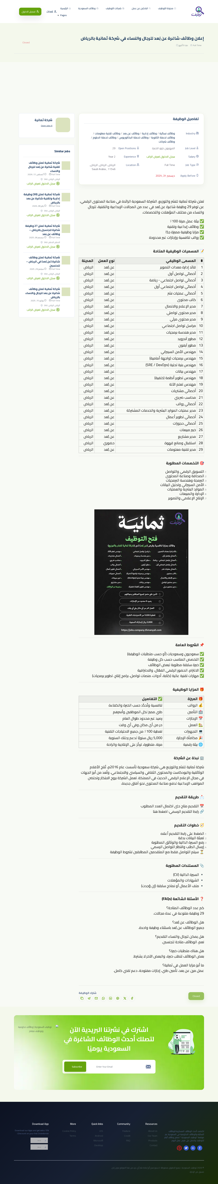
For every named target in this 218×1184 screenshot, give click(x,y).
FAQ (128, 1140)
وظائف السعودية (87, 8)
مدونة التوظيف (166, 8)
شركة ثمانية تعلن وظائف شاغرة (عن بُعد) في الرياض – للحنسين (43, 261)
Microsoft (98, 1140)
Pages (63, 15)
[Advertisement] (109, 88)
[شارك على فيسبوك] (132, 998)
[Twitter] (186, 1148)
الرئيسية (64, 8)
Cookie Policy (69, 1131)
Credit (127, 1136)
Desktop (98, 1145)
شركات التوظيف (114, 8)
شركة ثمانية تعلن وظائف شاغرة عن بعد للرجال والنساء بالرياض (42, 293)
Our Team (152, 1136)
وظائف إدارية (149, 133)
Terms (73, 1136)
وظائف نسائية (167, 133)
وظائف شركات (167, 141)
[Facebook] (199, 1148)
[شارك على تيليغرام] (89, 998)
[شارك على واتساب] (103, 998)
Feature (126, 1131)
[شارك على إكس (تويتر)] (125, 998)
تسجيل (49, 11)
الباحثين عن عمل (140, 8)
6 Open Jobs (46, 125)
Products (152, 1140)
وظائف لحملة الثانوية (163, 137)
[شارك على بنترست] (117, 998)
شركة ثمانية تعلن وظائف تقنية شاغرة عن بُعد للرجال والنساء (44, 166)
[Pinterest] (179, 1148)
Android (99, 1136)
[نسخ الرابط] (82, 998)
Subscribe (77, 1066)
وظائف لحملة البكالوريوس (134, 137)
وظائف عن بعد (131, 133)
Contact (153, 1145)
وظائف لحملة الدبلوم (104, 137)
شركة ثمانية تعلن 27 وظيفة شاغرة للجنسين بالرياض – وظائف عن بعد (42, 230)
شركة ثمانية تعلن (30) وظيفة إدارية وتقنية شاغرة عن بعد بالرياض (42, 198)
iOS (101, 1131)
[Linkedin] (193, 1148)
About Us (152, 1131)
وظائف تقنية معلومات (107, 133)
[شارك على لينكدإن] (110, 998)
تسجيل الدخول (28, 11)
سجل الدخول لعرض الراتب (160, 157)
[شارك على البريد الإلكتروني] (96, 998)
